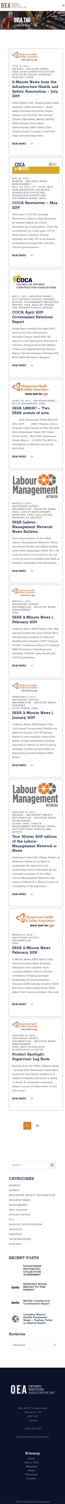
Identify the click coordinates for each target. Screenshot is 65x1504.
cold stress (21, 708)
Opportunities (19, 1215)
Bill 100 (17, 187)
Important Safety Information (32, 1195)
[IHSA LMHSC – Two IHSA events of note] (30, 389)
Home (31, 1458)
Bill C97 (30, 187)
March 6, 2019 (21, 601)
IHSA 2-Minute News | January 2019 (32, 715)
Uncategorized (44, 401)
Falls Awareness (24, 404)
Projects (15, 1229)
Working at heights (27, 518)
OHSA (31, 515)
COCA (41, 187)
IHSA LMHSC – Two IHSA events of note (31, 410)
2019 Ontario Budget (27, 299)
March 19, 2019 (22, 503)
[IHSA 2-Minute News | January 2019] (25, 687)
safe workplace (32, 1047)
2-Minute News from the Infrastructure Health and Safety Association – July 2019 (35, 89)
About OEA (31, 1462)
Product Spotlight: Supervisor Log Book (31, 1056)
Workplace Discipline (28, 193)
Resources (31, 1474)
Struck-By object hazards (31, 75)
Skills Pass (44, 515)
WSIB (42, 198)
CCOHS (16, 823)
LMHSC (51, 826)
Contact (31, 1478)
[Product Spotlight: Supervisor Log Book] (25, 1026)
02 (37, 1125)
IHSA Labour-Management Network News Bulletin (32, 527)
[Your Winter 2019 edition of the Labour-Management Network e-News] (35, 794)
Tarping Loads (22, 77)
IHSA (15, 72)
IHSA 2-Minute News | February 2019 (32, 619)
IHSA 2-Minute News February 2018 (31, 950)
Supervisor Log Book (27, 1050)
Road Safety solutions (37, 72)
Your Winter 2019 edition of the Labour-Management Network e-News (34, 843)
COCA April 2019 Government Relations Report (32, 317)
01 (27, 1125)
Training (18, 705)
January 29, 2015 (23, 1036)
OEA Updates (18, 1210)
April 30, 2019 (21, 401)
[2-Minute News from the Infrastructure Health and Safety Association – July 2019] (25, 56)
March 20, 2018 (22, 935)
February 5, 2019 (23, 697)
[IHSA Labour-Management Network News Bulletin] (35, 486)
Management (21, 184)
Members (31, 1466)
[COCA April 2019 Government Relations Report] (35, 282)
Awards (17, 69)
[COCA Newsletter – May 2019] (35, 167)
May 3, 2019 (19, 296)
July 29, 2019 (20, 66)
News (31, 1470)
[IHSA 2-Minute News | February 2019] (24, 592)
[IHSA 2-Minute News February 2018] (35, 920)
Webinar (15, 1244)
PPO (11, 1220)
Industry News (37, 69)
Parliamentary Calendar (31, 190)
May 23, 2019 (20, 178)
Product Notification (25, 1224)
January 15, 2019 (23, 812)
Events (17, 181)
